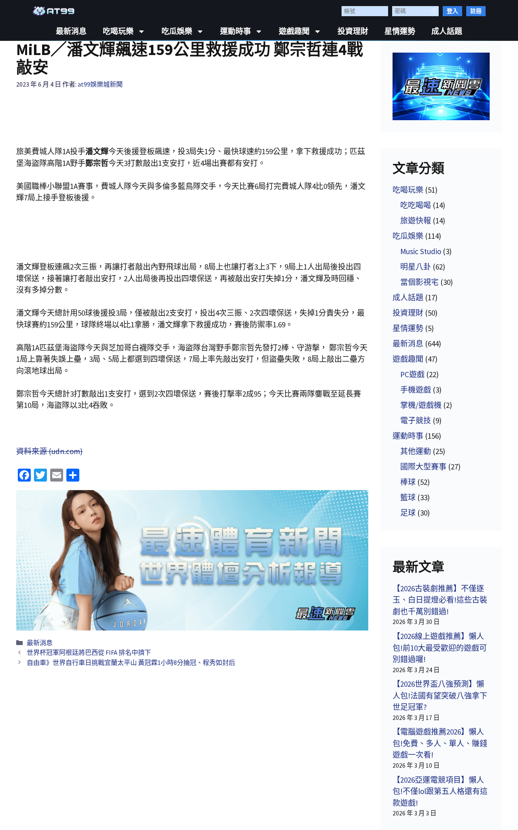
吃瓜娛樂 (176, 31)
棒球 (408, 482)
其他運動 (415, 451)
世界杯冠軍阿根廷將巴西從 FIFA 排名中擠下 (89, 652)
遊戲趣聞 (294, 31)
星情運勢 (399, 31)
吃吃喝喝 (415, 205)
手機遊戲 (415, 390)
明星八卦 (415, 267)
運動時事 (235, 31)
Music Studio (420, 251)
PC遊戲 (412, 374)
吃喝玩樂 (118, 31)
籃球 (408, 497)
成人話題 (446, 31)
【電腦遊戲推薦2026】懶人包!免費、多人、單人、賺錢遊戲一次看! (440, 743)
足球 (408, 513)
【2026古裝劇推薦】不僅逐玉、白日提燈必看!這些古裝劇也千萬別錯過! (440, 600)
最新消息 (71, 31)
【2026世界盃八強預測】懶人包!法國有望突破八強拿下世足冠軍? (440, 695)
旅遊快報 (415, 220)
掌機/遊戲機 (421, 405)
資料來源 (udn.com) (49, 451)
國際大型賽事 (423, 466)
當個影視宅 (419, 282)
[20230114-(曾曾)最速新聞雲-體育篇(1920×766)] (192, 560)
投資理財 (353, 31)
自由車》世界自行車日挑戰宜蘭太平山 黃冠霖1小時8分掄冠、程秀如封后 (131, 662)
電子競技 (415, 420)
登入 (452, 11)
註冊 (476, 11)
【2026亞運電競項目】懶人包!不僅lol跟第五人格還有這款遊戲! (440, 791)
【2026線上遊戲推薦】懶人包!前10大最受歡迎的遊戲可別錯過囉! (440, 647)
